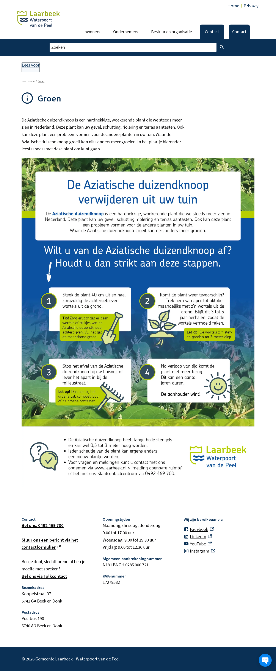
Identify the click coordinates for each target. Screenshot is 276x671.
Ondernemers (125, 31)
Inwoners (91, 31)
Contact (212, 31)
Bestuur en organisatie (171, 31)
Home (233, 6)
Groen (41, 81)
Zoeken (221, 47)
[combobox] (133, 47)
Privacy (251, 6)
